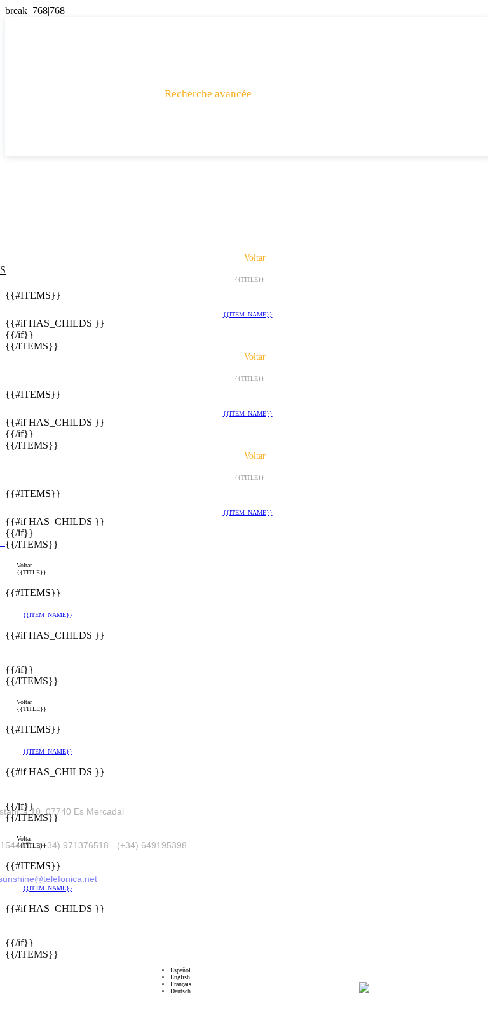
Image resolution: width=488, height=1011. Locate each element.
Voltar (24, 565)
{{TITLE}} (31, 572)
